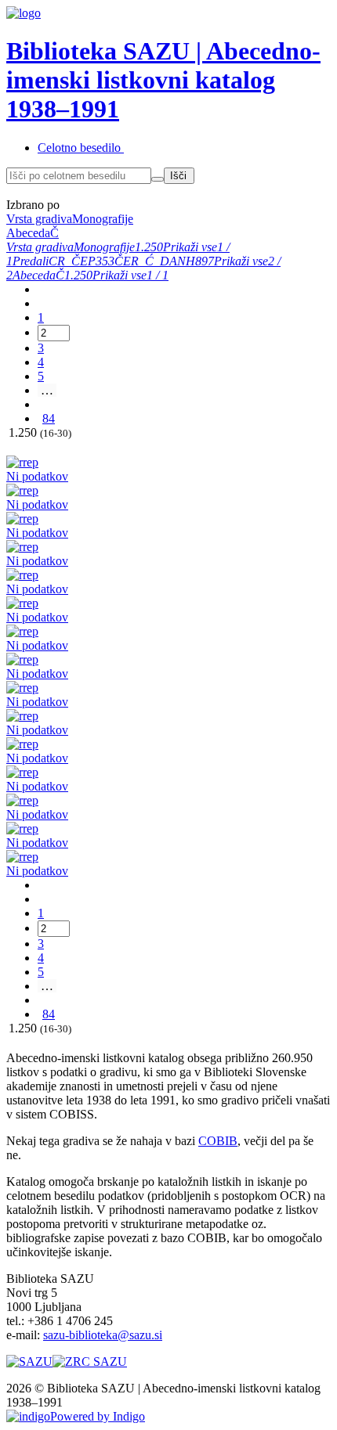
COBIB (217, 1140)
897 (204, 261)
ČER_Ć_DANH (154, 261)
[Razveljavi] (157, 179)
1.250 (149, 247)
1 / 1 (157, 275)
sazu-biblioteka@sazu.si (102, 1335)
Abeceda (34, 275)
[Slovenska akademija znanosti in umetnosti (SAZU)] (29, 1361)
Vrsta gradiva (40, 247)
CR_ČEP (72, 261)
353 (105, 261)
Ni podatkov (37, 476)
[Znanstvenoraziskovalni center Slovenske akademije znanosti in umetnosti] (90, 1361)
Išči (178, 176)
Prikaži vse (190, 247)
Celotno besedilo (79, 147)
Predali (31, 261)
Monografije (104, 247)
